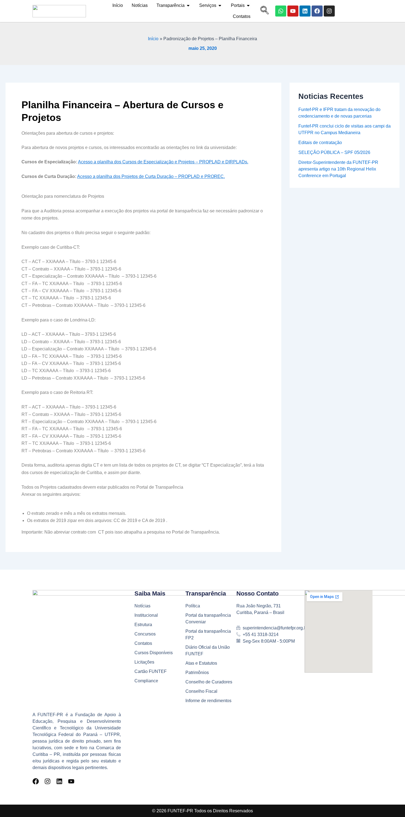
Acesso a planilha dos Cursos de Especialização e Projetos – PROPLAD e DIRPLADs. (163, 161)
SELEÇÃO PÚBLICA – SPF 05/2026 (334, 152)
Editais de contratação (320, 142)
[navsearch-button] (263, 11)
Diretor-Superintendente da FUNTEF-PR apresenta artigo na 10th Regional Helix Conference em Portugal (338, 169)
